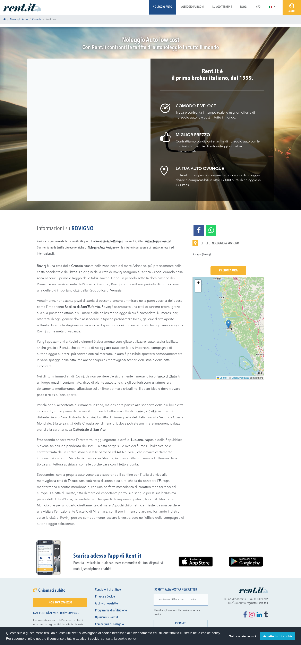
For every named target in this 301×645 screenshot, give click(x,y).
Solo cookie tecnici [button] (242, 636)
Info (257, 7)
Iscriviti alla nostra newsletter (175, 589)
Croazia (36, 19)
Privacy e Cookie (105, 596)
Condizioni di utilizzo (108, 589)
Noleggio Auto (162, 7)
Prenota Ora (228, 270)
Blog (243, 7)
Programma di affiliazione (111, 610)
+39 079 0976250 (60, 602)
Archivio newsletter (107, 603)
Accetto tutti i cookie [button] (277, 636)
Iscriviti (180, 623)
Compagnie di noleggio (109, 624)
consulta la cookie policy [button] (119, 638)
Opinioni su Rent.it (106, 617)
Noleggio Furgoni (192, 7)
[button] (272, 7)
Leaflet (223, 377)
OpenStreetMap (240, 377)
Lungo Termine (222, 7)
